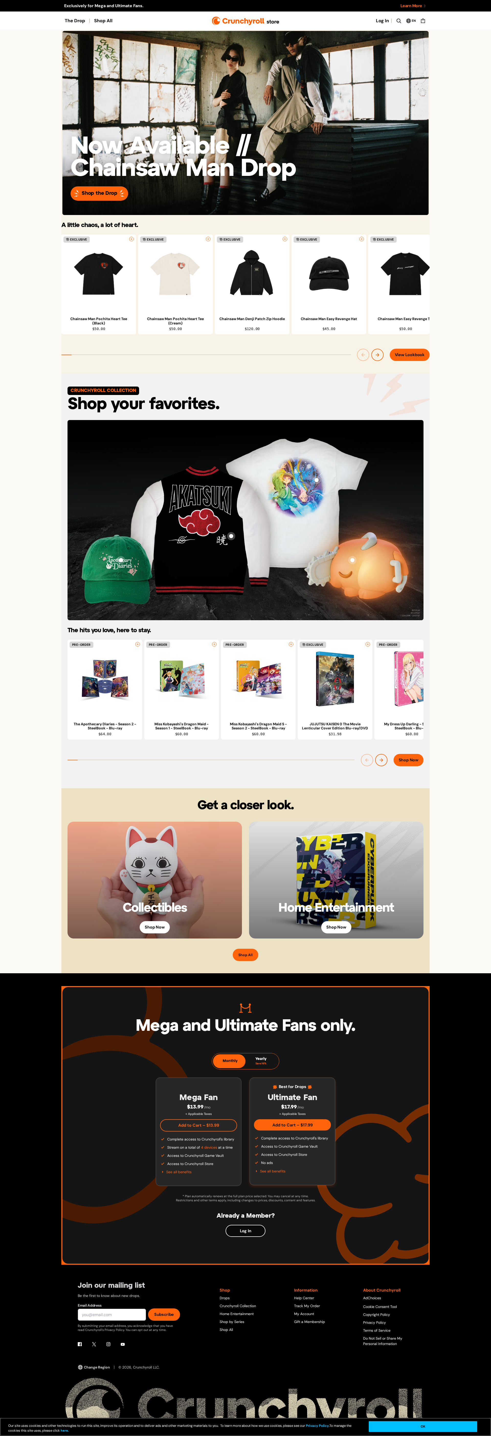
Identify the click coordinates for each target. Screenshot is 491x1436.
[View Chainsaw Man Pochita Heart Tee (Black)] (98, 273)
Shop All (103, 21)
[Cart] (423, 21)
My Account (304, 1313)
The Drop (75, 21)
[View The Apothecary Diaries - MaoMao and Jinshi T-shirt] (317, 480)
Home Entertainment (237, 1313)
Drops (225, 1298)
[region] (245, 284)
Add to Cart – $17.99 (292, 1125)
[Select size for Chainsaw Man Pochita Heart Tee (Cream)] (208, 239)
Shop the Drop (99, 193)
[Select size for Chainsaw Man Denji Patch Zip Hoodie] (284, 239)
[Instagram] (108, 1344)
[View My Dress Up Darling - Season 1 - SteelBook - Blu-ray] (411, 679)
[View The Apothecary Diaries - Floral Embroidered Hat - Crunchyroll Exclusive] (121, 560)
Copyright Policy (376, 1314)
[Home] (245, 21)
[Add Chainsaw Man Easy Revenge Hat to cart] (361, 239)
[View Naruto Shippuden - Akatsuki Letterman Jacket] (231, 536)
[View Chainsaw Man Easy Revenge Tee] (405, 273)
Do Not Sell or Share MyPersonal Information (382, 1341)
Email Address (89, 1305)
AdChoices (372, 1298)
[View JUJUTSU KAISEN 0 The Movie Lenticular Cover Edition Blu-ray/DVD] (335, 679)
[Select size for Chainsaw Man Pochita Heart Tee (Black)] (131, 239)
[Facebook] (80, 1344)
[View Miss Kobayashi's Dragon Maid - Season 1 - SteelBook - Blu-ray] (181, 679)
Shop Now (408, 760)
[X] (94, 1344)
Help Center (304, 1298)
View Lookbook (410, 354)
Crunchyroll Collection (238, 1306)
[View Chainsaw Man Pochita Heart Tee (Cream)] (175, 273)
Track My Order (307, 1306)
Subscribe (164, 1314)
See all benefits (179, 1172)
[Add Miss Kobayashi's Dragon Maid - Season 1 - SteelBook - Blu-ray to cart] (214, 644)
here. (64, 1431)
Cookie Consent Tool (380, 1306)
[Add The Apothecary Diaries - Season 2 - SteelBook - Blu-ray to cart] (137, 644)
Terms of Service (376, 1330)
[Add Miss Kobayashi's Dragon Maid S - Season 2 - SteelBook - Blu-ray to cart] (291, 644)
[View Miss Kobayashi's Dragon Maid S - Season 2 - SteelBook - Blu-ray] (258, 679)
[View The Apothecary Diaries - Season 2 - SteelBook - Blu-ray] (105, 679)
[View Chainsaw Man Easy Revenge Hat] (329, 273)
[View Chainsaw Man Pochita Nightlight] (352, 560)
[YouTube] (123, 1344)
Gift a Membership (309, 1321)
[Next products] (377, 355)
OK (423, 1426)
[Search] (399, 21)
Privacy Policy (374, 1322)
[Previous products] (363, 355)
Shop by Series (232, 1321)
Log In (382, 21)
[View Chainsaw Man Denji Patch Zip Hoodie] (252, 273)
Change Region (97, 1367)
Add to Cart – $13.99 (198, 1125)
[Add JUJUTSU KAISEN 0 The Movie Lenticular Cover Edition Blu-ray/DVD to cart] (367, 644)
